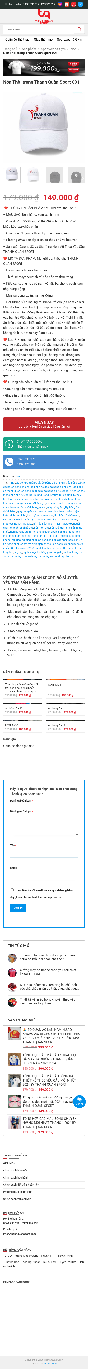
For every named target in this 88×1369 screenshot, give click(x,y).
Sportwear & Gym (53, 49)
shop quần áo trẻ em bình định (25, 544)
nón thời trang (66, 531)
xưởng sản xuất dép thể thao (58, 556)
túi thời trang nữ (72, 552)
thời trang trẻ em (72, 548)
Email (14, 867)
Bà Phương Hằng (39, 495)
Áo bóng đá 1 (56, 708)
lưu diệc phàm (22, 519)
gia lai (42, 507)
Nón (73, 49)
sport (38, 548)
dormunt (15, 507)
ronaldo (16, 540)
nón (36, 527)
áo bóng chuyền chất (28, 482)
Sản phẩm (29, 49)
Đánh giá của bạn (21, 800)
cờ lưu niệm (38, 503)
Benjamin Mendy (71, 495)
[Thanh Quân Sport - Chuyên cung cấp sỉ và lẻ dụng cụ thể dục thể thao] (44, 16)
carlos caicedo (29, 499)
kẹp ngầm (33, 515)
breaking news (11, 499)
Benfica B (55, 495)
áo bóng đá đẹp (20, 486)
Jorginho (21, 515)
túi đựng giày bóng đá (49, 552)
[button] (5, 16)
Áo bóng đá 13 (56, 725)
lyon (34, 519)
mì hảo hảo (40, 523)
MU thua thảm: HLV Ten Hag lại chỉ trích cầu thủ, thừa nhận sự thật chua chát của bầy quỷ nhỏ (49, 987)
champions (45, 499)
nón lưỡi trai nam (60, 527)
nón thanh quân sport (44, 531)
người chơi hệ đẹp (23, 527)
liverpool (8, 519)
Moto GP (67, 523)
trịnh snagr (29, 552)
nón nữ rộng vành (20, 531)
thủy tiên (8, 552)
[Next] (78, 131)
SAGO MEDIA (51, 1363)
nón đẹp (44, 527)
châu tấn (58, 499)
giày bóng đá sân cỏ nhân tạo (34, 511)
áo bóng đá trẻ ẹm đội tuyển (60, 491)
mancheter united (67, 519)
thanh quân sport (52, 548)
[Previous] (10, 131)
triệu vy (18, 552)
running (26, 540)
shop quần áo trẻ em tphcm (60, 544)
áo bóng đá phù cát (61, 486)
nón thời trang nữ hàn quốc (58, 535)
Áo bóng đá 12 (13, 708)
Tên (13, 845)
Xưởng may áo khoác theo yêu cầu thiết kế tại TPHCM (48, 972)
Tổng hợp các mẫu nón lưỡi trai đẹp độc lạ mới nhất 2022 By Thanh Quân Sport (21, 688)
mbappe (27, 523)
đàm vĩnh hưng (29, 507)
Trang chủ (10, 49)
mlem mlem (55, 523)
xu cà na (8, 556)
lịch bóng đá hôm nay (66, 515)
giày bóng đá (55, 507)
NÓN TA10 (11, 725)
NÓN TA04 (54, 684)
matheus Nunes (12, 523)
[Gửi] (79, 29)
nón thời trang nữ (32, 535)
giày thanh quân (62, 511)
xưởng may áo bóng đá (27, 556)
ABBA (12, 482)
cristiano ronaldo (56, 503)
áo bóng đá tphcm (32, 491)
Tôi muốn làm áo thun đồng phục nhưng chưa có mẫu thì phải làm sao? (48, 957)
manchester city (47, 519)
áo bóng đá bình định (54, 482)
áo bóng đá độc (40, 486)
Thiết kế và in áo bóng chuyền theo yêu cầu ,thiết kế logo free (47, 1001)
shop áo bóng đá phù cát (46, 540)
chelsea (68, 499)
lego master (46, 515)
